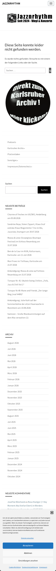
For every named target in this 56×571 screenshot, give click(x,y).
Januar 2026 (13, 385)
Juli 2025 (11, 422)
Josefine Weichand (16, 502)
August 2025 (13, 415)
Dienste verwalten (27, 538)
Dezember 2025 (14, 391)
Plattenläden (13, 154)
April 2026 (12, 367)
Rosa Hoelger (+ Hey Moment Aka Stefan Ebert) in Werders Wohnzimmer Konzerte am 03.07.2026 (27, 506)
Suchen (8, 183)
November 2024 (14, 470)
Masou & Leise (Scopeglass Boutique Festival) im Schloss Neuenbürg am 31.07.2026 (24, 241)
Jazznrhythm (11, 3)
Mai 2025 (11, 434)
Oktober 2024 (13, 476)
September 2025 (15, 409)
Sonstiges (12, 160)
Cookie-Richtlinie (15, 567)
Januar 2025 (13, 458)
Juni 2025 (11, 428)
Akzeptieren (28, 545)
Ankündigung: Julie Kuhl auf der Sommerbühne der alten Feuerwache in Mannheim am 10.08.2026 (25, 304)
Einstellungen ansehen (28, 560)
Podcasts (11, 142)
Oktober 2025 (13, 403)
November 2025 (14, 397)
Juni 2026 (11, 355)
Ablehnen (28, 553)
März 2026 (12, 373)
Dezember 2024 (14, 464)
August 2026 (13, 343)
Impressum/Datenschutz (19, 166)
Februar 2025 (13, 452)
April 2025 (12, 440)
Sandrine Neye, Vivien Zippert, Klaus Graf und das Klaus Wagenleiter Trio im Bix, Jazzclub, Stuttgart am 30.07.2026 (26, 228)
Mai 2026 (11, 361)
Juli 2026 (11, 349)
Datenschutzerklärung (30, 567)
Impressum (43, 567)
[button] (52, 512)
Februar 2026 (13, 379)
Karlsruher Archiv (15, 148)
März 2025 (12, 446)
